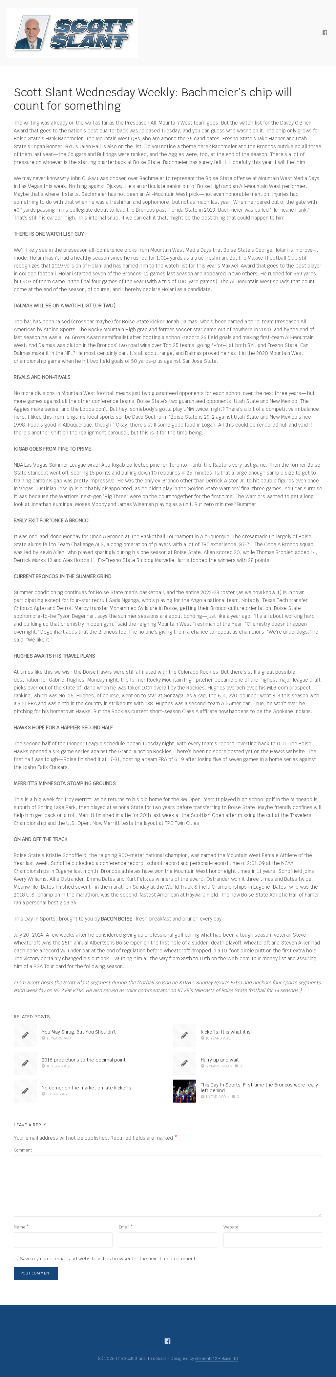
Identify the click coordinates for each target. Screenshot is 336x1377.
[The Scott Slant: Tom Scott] (72, 33)
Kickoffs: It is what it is (226, 1032)
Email (126, 1227)
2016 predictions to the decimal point (84, 1060)
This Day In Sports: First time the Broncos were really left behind (259, 1088)
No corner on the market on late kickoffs (86, 1088)
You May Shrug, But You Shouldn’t (79, 1032)
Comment (23, 1150)
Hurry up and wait (220, 1060)
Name (21, 1227)
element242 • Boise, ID (216, 1358)
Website (230, 1227)
